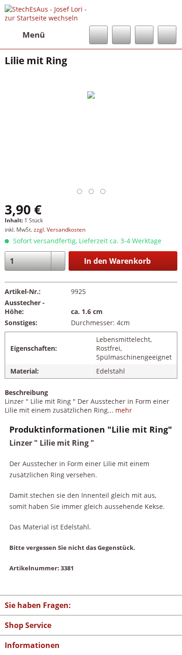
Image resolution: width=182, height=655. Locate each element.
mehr (122, 410)
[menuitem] (24, 35)
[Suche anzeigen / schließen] (98, 35)
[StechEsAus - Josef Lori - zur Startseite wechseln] (48, 13)
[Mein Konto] (144, 35)
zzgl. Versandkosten (59, 230)
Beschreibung (26, 392)
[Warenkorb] (167, 35)
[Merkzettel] (121, 35)
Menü (33, 34)
